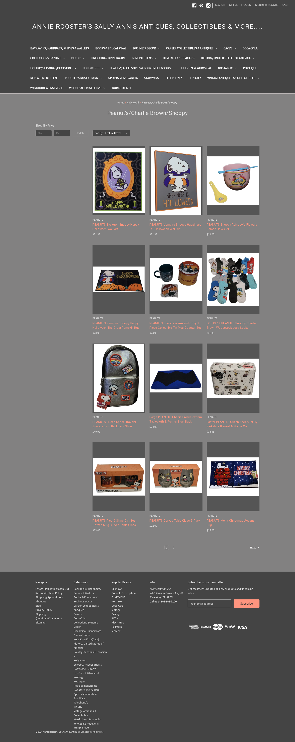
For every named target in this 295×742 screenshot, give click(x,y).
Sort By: (99, 133)
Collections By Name (45, 58)
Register (273, 5)
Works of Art (121, 88)
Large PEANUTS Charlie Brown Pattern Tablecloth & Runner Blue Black (176, 419)
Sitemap (41, 622)
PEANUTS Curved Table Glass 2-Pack (175, 520)
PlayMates (118, 622)
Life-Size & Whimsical (196, 68)
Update (80, 133)
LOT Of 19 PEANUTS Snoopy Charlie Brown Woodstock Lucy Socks (231, 325)
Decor (75, 58)
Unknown (117, 589)
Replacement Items (44, 78)
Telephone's (174, 78)
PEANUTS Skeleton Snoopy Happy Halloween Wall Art (116, 227)
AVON (115, 618)
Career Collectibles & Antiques (189, 48)
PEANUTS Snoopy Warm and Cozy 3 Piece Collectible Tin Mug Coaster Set (175, 325)
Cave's (228, 48)
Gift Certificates (240, 5)
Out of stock (119, 187)
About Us (41, 601)
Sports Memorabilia (123, 78)
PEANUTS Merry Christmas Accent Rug (230, 523)
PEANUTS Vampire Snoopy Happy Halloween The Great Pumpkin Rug (116, 325)
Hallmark (117, 626)
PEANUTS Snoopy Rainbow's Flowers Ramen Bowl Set (232, 227)
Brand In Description (124, 593)
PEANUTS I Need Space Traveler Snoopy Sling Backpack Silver (114, 424)
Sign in (259, 5)
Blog (38, 605)
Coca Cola (250, 48)
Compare (117, 180)
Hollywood (91, 68)
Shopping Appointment (49, 597)
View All (116, 631)
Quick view (118, 173)
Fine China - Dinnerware (108, 58)
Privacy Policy (44, 610)
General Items (142, 58)
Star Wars (151, 78)
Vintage (116, 610)
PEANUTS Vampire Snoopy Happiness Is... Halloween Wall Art (175, 227)
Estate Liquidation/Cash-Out (52, 589)
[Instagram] (208, 5)
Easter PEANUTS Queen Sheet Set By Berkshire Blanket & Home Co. (232, 424)
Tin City (195, 78)
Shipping (41, 614)
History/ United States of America (225, 58)
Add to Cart (176, 187)
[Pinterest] (201, 5)
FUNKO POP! (119, 597)
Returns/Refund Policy (49, 593)
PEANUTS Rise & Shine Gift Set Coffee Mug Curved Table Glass (114, 523)
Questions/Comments (49, 618)
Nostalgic (225, 68)
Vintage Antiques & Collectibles (231, 78)
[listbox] (117, 133)
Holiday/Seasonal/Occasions (51, 68)
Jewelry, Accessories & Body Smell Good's (140, 68)
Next (253, 547)
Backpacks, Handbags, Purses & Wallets (59, 48)
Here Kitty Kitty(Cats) (178, 58)
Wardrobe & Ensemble (46, 88)
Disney (116, 614)
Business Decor (144, 48)
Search (220, 5)
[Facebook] (194, 5)
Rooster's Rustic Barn (81, 78)
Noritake (117, 601)
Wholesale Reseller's (85, 88)
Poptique (250, 68)
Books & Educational (110, 48)
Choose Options (119, 286)
